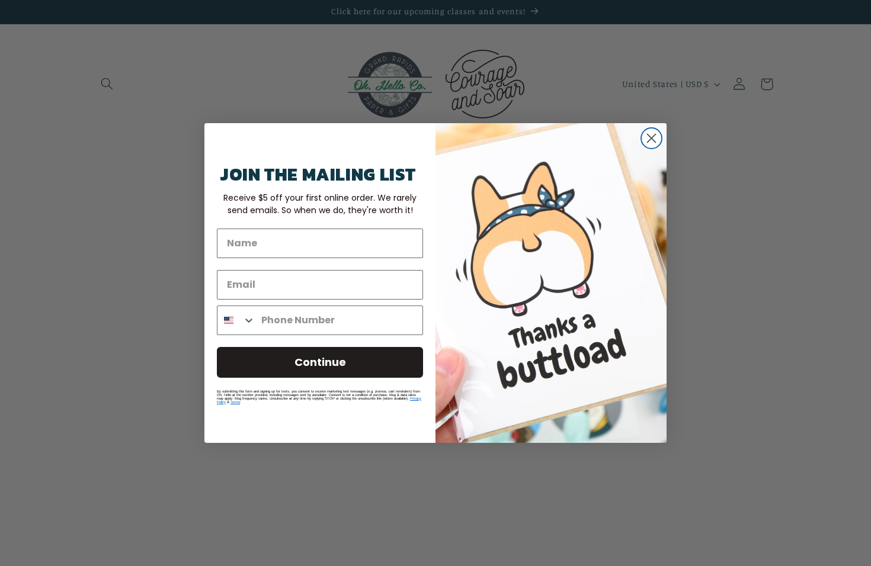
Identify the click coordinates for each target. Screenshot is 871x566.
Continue (320, 362)
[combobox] (236, 320)
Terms (235, 402)
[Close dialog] (651, 138)
